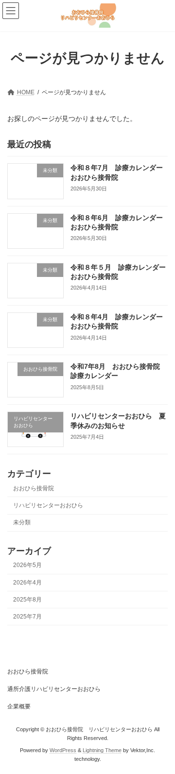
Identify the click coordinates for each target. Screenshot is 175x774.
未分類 (22, 522)
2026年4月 (27, 582)
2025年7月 (27, 616)
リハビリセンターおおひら (48, 505)
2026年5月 (27, 565)
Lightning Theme (102, 750)
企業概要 (19, 706)
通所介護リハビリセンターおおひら (54, 689)
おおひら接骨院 (33, 488)
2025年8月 (27, 599)
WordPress (63, 750)
